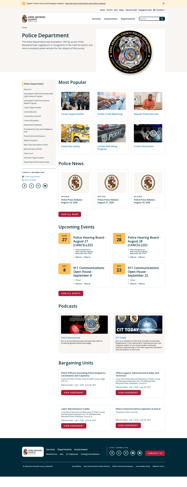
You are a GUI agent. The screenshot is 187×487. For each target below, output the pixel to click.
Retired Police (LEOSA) (33, 149)
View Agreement (74, 392)
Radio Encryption (31, 140)
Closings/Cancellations (90, 454)
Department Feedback (33, 125)
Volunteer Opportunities (34, 158)
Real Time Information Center (36, 145)
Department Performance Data (36, 162)
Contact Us (155, 453)
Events (109, 10)
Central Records (30, 112)
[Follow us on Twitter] (31, 185)
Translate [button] (159, 10)
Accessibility (76, 466)
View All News (69, 214)
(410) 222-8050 (30, 180)
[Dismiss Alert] (163, 3)
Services (96, 18)
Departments (128, 18)
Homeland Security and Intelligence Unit (38, 130)
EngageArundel (145, 10)
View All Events (71, 293)
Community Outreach (32, 116)
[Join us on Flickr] (139, 453)
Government (110, 18)
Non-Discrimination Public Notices (97, 466)
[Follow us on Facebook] (24, 185)
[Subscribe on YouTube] (132, 453)
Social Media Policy (143, 466)
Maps (121, 10)
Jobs (116, 10)
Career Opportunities (32, 107)
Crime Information (31, 120)
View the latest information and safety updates (85, 3)
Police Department (34, 83)
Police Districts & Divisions (34, 136)
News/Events (51, 454)
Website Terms (158, 466)
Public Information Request (122, 466)
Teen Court (28, 153)
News (102, 10)
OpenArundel (131, 10)
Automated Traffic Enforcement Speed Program (36, 101)
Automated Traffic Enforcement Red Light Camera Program (38, 94)
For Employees (72, 454)
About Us (27, 89)
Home (24, 27)
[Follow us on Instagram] (38, 185)
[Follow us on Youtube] (45, 185)
